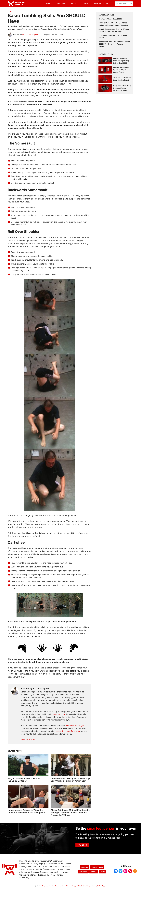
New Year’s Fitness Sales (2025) (110, 19)
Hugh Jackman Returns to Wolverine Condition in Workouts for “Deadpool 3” (27, 811)
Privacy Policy (71, 886)
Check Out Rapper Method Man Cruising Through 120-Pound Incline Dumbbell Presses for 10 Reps (70, 812)
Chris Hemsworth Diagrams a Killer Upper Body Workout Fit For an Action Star (71, 779)
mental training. (58, 714)
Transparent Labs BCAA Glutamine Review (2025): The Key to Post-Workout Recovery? (114, 44)
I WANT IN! (82, 845)
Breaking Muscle (48, 886)
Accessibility (96, 886)
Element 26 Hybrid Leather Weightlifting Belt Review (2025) (121, 60)
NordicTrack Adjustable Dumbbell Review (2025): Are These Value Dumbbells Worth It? (122, 90)
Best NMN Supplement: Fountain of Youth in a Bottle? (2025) (122, 70)
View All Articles (28, 739)
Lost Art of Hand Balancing (68, 731)
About (104, 886)
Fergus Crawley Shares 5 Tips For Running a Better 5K (24, 779)
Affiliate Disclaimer (83, 886)
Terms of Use (59, 886)
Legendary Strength (75, 725)
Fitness (11, 12)
